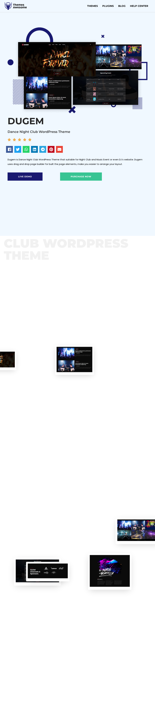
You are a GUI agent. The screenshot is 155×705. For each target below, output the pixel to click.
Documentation (42, 208)
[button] (9, 149)
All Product (12, 208)
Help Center (139, 6)
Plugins (108, 6)
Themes (92, 6)
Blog (121, 6)
